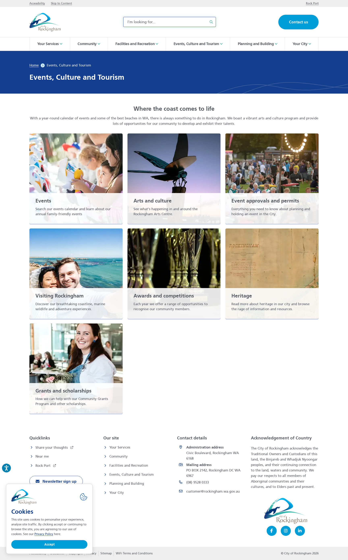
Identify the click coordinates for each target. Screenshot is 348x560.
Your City (116, 493)
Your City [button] (300, 44)
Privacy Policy (43, 534)
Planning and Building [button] (256, 44)
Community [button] (87, 44)
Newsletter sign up (59, 481)
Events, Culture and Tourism (131, 474)
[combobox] (169, 22)
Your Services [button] (48, 44)
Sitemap (106, 553)
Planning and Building (126, 483)
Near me (42, 456)
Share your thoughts (52, 447)
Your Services (119, 447)
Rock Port (43, 466)
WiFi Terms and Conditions (134, 553)
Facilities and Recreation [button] (135, 44)
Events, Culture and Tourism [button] (196, 44)
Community (118, 456)
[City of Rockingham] (45, 22)
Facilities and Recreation (128, 465)
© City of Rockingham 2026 (300, 553)
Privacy (91, 555)
